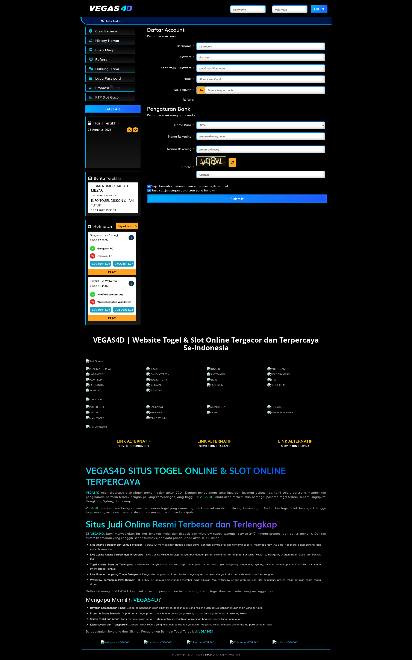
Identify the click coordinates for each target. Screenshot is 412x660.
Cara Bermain (105, 30)
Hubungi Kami (106, 68)
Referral (100, 59)
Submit (237, 198)
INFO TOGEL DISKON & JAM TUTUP (112, 202)
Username (185, 46)
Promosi (101, 87)
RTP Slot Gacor (106, 97)
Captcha (186, 167)
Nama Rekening (181, 136)
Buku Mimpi (104, 49)
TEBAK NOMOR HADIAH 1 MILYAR (111, 188)
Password (185, 57)
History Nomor (106, 40)
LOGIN (319, 9)
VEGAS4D (93, 492)
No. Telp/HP (184, 89)
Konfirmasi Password (177, 67)
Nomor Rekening (180, 149)
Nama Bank (184, 125)
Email (188, 78)
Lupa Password (107, 78)
